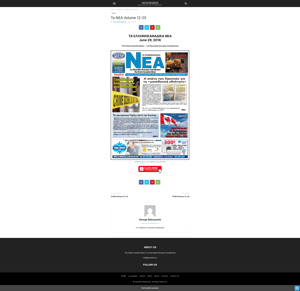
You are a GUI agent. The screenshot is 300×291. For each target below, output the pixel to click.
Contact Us (174, 276)
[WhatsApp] (158, 27)
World (149, 276)
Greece (142, 276)
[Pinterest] (152, 27)
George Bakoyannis (119, 22)
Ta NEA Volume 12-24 (119, 196)
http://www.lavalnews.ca (150, 223)
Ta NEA (119, 9)
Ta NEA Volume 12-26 (180, 196)
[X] (146, 27)
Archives (164, 276)
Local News (132, 276)
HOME (123, 276)
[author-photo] (150, 216)
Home (113, 9)
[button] (114, 3)
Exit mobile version (150, 288)
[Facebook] (141, 27)
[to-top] (297, 287)
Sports (156, 276)
